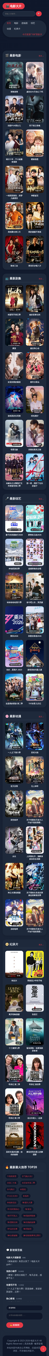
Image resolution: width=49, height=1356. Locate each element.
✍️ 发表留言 (14, 1325)
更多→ (41, 56)
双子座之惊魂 (34, 125)
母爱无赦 (14, 449)
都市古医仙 (34, 382)
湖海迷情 (14, 91)
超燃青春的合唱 (34, 568)
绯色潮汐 (34, 416)
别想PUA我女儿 (14, 125)
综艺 (33, 23)
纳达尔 (14, 980)
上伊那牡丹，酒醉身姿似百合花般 (35, 857)
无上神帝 (34, 786)
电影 (16, 23)
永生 (14, 856)
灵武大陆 (34, 752)
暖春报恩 (34, 159)
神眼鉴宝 (34, 195)
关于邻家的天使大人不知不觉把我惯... (35, 821)
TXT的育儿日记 (35, 703)
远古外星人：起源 (34, 1118)
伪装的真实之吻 (34, 449)
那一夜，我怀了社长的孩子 (35, 484)
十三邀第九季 (14, 1048)
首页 (9, 23)
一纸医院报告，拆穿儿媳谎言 (14, 196)
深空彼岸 (14, 820)
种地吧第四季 (14, 568)
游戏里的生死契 (14, 416)
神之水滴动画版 (14, 892)
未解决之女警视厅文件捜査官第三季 (14, 484)
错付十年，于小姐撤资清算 (14, 160)
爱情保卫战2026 (34, 535)
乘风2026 (14, 636)
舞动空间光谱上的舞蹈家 (35, 1153)
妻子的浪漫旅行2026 (14, 535)
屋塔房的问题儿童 (34, 669)
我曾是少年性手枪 (34, 980)
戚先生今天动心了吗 (35, 91)
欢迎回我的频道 (14, 382)
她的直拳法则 (34, 314)
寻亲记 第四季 (35, 1084)
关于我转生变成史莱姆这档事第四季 (35, 893)
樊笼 (14, 348)
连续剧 (24, 23)
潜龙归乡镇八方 (34, 265)
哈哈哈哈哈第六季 (14, 602)
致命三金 (14, 265)
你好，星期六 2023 (14, 669)
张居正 (35, 1014)
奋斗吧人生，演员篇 (35, 602)
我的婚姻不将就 (34, 232)
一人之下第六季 (14, 752)
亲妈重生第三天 (14, 232)
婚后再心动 (34, 348)
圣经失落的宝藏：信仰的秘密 (14, 1153)
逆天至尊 (14, 786)
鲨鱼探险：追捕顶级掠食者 (35, 1049)
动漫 (9, 28)
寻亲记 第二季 (14, 1084)
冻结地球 (14, 929)
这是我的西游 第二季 (14, 703)
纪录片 (17, 28)
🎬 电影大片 (14, 6)
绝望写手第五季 (14, 314)
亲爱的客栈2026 (34, 636)
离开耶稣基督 (14, 1014)
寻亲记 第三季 (14, 1118)
